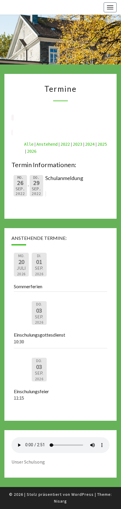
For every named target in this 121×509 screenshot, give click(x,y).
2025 (102, 144)
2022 (65, 144)
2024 (90, 144)
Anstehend (47, 144)
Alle (28, 144)
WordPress (82, 494)
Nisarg (60, 501)
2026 (31, 151)
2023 (77, 144)
